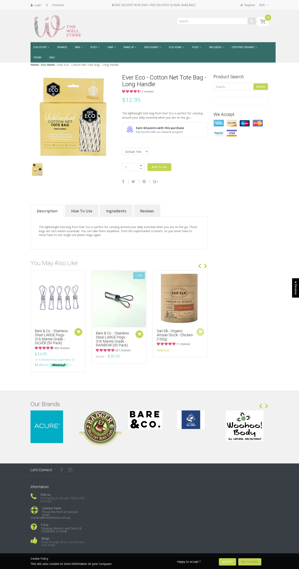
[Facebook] (123, 181)
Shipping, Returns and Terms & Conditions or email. (61, 529)
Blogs (45, 538)
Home (35, 65)
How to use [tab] (81, 210)
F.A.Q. (45, 525)
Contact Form (51, 508)
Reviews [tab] (147, 210)
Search (260, 86)
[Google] (155, 181)
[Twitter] (133, 181)
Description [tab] (47, 210)
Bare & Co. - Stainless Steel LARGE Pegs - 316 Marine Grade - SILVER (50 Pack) (51, 337)
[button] (131, 91)
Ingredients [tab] (116, 210)
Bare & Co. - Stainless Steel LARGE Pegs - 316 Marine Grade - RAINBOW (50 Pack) (112, 339)
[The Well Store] (58, 26)
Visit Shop (52, 415)
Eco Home (48, 65)
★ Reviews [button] (295, 288)
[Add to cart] (78, 332)
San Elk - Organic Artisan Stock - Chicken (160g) (175, 335)
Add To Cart (159, 167)
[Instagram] (70, 469)
